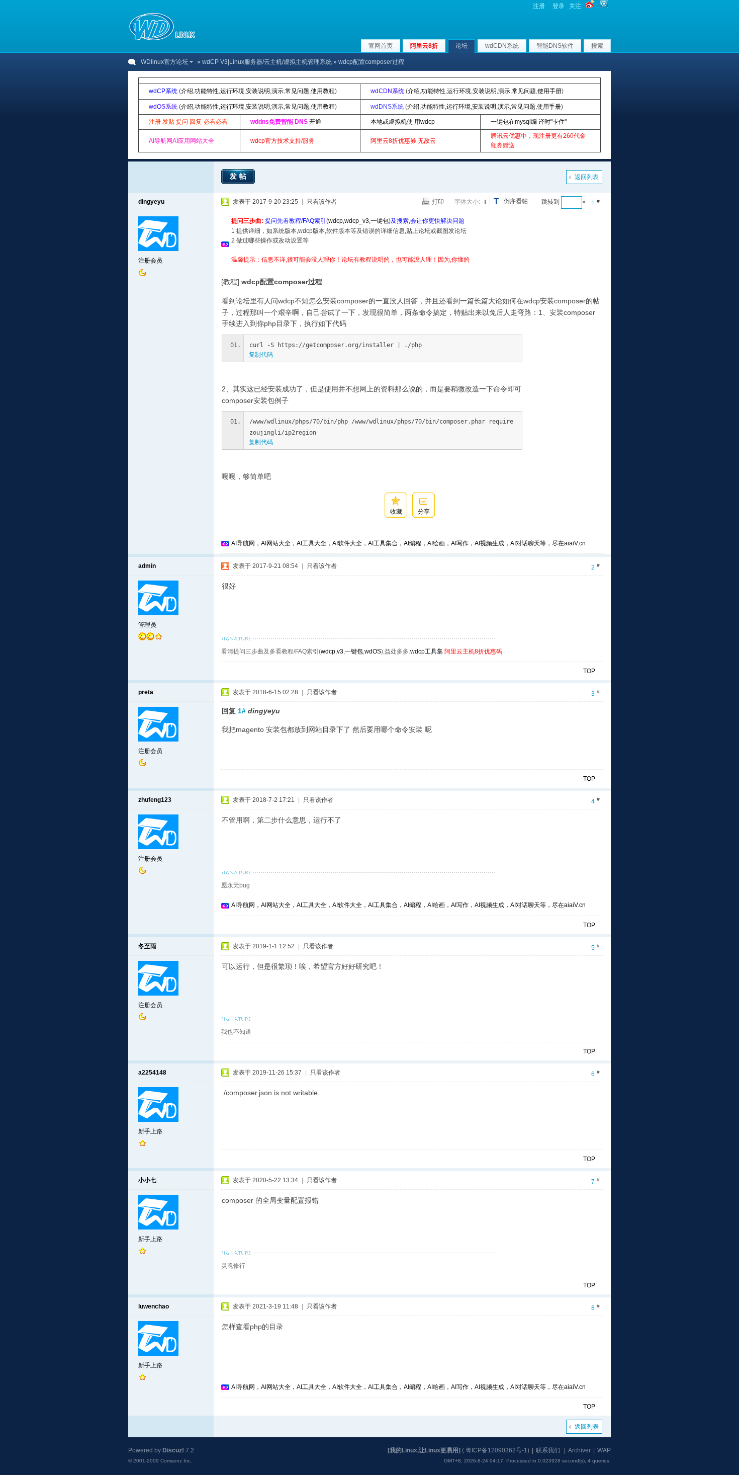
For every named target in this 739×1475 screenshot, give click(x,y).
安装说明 (258, 91)
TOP (589, 671)
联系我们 (548, 1450)
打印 (438, 201)
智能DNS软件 (555, 45)
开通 (315, 121)
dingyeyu (151, 201)
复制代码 (261, 354)
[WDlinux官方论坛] (162, 39)
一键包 (380, 220)
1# (242, 711)
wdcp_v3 (356, 220)
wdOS (372, 651)
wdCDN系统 (502, 45)
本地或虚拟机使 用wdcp (403, 121)
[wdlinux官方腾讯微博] (604, 6)
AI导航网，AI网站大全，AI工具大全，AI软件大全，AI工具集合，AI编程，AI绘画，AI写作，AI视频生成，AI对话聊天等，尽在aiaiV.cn (408, 543)
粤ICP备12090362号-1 (496, 1450)
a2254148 (152, 1072)
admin (147, 565)
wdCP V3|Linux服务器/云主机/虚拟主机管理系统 (267, 61)
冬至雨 (147, 946)
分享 (424, 511)
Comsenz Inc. (176, 1460)
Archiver (579, 1450)
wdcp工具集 (426, 651)
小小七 (147, 1180)
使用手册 (549, 91)
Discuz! (173, 1450)
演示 (277, 91)
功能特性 (207, 91)
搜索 (597, 45)
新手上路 (150, 1131)
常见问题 (297, 91)
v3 (340, 651)
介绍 (187, 91)
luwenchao (153, 1306)
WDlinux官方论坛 (164, 61)
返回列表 (587, 177)
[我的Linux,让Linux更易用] (424, 1450)
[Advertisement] (414, 268)
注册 (539, 6)
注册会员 (150, 260)
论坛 (461, 45)
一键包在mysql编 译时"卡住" (529, 121)
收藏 (396, 511)
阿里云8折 (424, 45)
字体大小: (467, 201)
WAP (604, 1450)
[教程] (230, 282)
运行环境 (232, 91)
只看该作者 (322, 201)
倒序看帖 (516, 201)
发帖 (239, 176)
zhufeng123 (154, 799)
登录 (558, 6)
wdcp (335, 220)
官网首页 (380, 45)
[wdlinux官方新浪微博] (590, 6)
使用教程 (323, 91)
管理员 (147, 624)
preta (145, 692)
